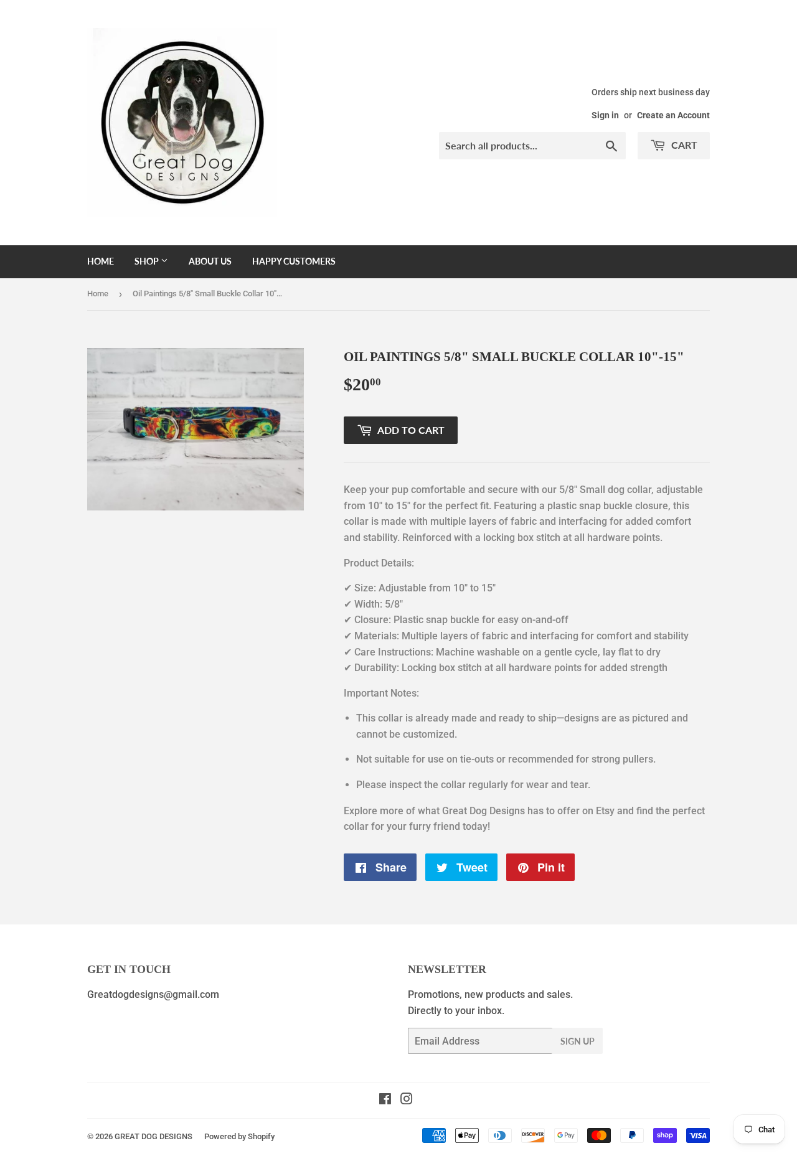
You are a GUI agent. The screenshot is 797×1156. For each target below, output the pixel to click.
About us (210, 261)
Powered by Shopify (239, 1136)
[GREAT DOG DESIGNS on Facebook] (385, 1100)
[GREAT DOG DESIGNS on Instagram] (406, 1100)
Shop (147, 261)
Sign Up (577, 1041)
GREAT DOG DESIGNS (153, 1136)
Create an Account (673, 115)
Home (100, 261)
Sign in (605, 115)
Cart (683, 145)
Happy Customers (294, 261)
